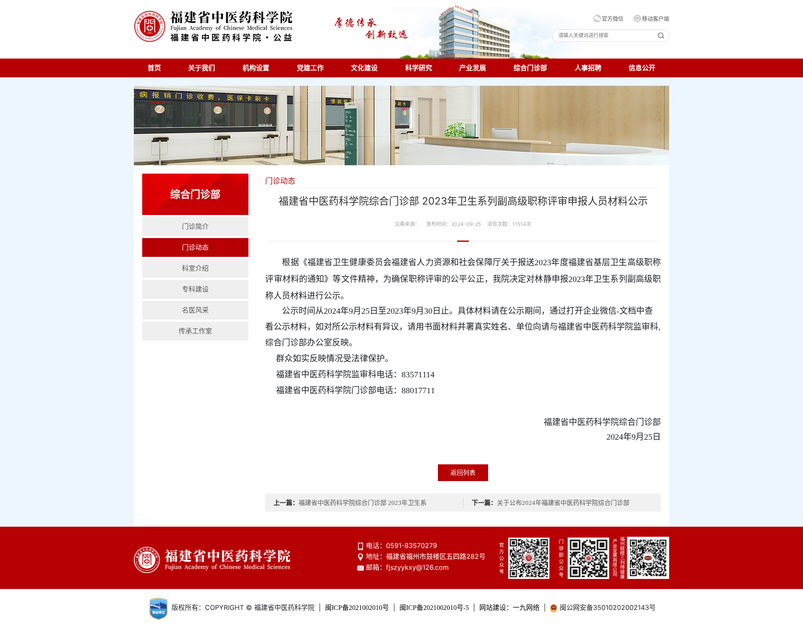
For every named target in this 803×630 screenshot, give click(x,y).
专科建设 (195, 289)
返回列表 (463, 472)
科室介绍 (195, 268)
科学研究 (418, 68)
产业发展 (472, 68)
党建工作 (310, 68)
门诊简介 (195, 226)
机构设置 (256, 68)
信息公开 (642, 68)
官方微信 (613, 18)
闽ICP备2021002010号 (357, 607)
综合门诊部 (530, 68)
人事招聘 (588, 68)
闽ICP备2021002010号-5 (434, 607)
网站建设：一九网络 (509, 607)
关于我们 (201, 68)
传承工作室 (195, 331)
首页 (154, 68)
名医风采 (195, 310)
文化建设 (364, 68)
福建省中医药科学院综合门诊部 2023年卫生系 (363, 502)
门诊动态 (195, 247)
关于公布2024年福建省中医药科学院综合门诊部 (563, 502)
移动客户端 (655, 18)
